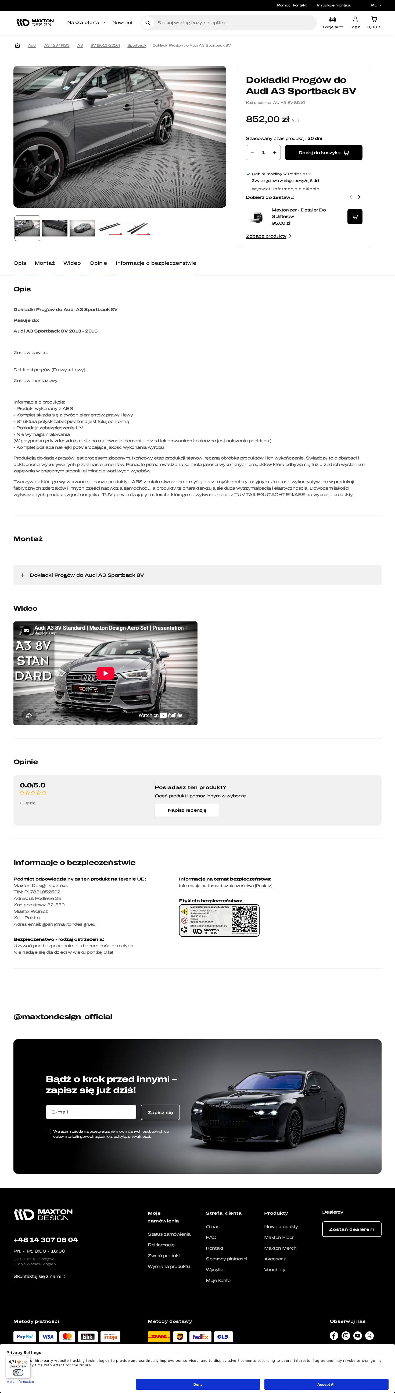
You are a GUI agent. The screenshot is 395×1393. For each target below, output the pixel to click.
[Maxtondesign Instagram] (346, 1337)
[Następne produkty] (359, 197)
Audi (32, 45)
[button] (86, 23)
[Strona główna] (17, 45)
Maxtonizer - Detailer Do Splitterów (299, 213)
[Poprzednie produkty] (350, 197)
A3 (80, 45)
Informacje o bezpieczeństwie (156, 263)
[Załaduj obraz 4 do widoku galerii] (109, 228)
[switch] (18, 1372)
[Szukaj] (147, 22)
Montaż (45, 263)
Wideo (72, 263)
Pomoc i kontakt (291, 5)
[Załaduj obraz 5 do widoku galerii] (137, 228)
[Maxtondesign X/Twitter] (369, 1337)
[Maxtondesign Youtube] (357, 1337)
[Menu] (27, 1358)
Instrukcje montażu (334, 5)
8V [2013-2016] (105, 45)
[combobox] (235, 23)
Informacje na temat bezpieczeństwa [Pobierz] (225, 886)
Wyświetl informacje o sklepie (285, 189)
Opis (19, 263)
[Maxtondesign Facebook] (334, 1337)
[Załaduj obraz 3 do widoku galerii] (82, 228)
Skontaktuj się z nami (37, 1276)
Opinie (98, 263)
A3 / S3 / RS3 (57, 45)
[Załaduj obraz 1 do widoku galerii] (27, 228)
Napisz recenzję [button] (187, 810)
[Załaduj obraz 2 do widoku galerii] (54, 228)
